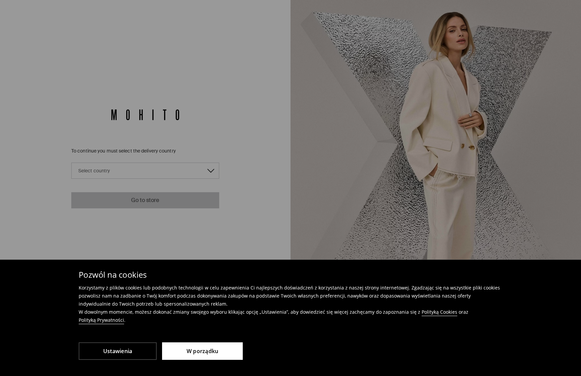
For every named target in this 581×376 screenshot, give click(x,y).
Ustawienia (117, 351)
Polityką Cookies (439, 312)
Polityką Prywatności (101, 320)
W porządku (203, 351)
